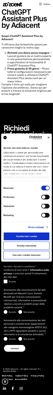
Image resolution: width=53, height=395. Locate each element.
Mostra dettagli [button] (36, 227)
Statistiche (8, 206)
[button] (44, 4)
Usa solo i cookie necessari (26, 255)
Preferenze (9, 197)
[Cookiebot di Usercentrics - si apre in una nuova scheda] (31, 137)
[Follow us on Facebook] (13, 388)
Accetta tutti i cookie (26, 236)
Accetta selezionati (26, 245)
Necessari (8, 188)
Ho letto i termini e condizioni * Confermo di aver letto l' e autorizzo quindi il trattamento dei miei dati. (26, 271)
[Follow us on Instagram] (21, 388)
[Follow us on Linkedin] (4, 388)
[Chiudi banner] (49, 138)
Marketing (8, 215)
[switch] (45, 197)
